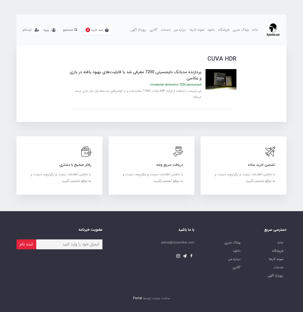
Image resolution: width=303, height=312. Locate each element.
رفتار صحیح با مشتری (75, 165)
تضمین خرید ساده (261, 165)
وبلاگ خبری (241, 29)
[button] (97, 30)
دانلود (211, 29)
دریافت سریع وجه (169, 165)
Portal (137, 298)
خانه (255, 29)
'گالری (153, 29)
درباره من (180, 29)
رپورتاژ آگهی (138, 29)
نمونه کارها (196, 29)
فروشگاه (223, 29)
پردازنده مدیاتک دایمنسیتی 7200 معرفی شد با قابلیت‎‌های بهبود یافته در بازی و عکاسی (135, 75)
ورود (46, 29)
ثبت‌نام (27, 29)
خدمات (165, 29)
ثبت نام (26, 244)
